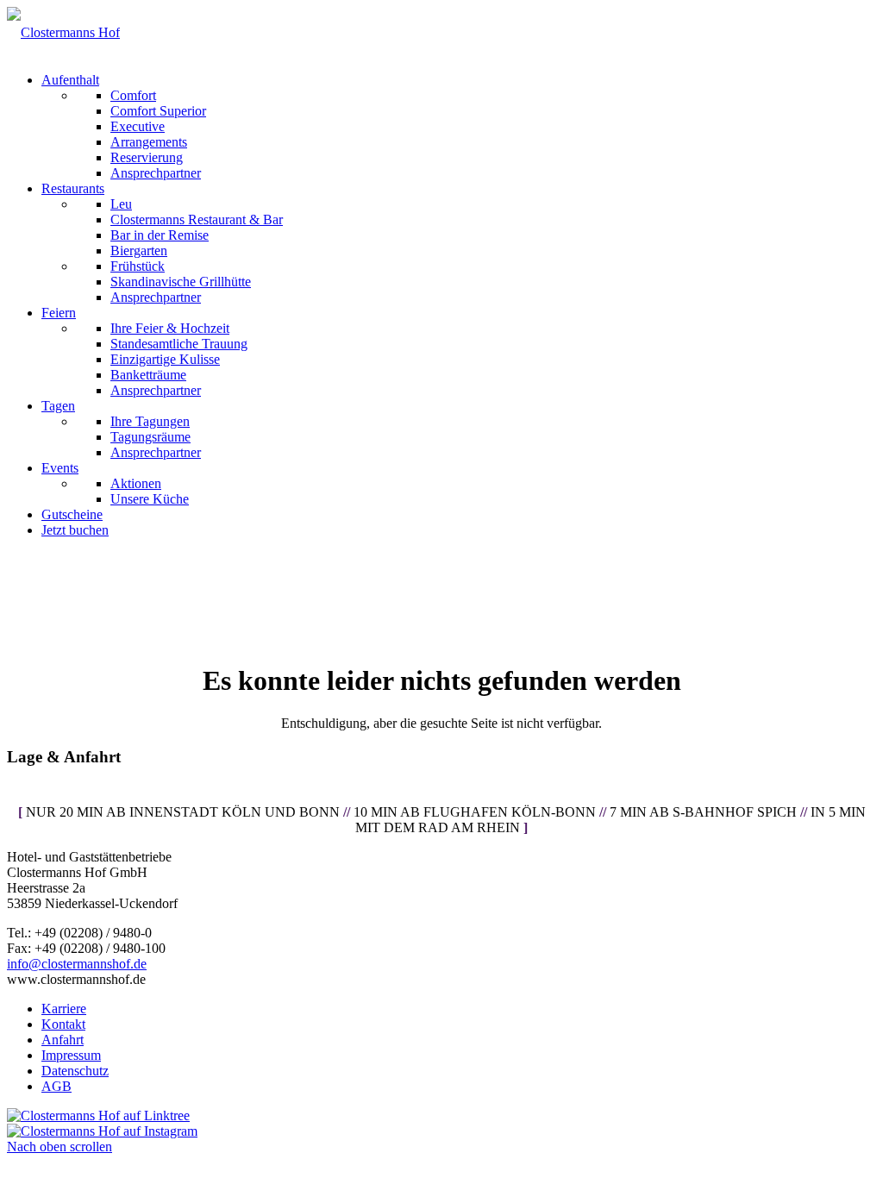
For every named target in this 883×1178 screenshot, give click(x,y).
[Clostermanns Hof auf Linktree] (98, 1115)
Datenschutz (75, 1070)
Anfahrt (62, 1039)
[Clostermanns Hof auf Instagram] (102, 1131)
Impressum (71, 1055)
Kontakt (63, 1024)
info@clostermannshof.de (77, 963)
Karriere (63, 1008)
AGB (56, 1086)
